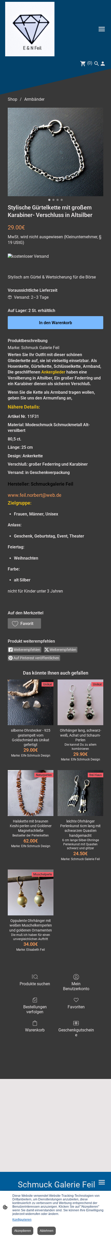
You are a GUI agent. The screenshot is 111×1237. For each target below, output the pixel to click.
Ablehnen (46, 1231)
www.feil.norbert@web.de (34, 495)
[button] (24, 623)
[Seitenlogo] (29, 29)
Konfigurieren (21, 1219)
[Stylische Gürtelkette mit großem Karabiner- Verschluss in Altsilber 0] (55, 152)
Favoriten (76, 1006)
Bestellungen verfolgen (35, 1009)
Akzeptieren (22, 1231)
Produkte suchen (35, 983)
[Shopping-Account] (103, 63)
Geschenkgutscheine (76, 1032)
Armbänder (34, 99)
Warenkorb (35, 1030)
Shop (12, 99)
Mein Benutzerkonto (76, 986)
